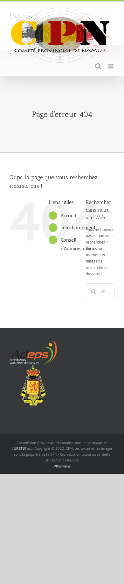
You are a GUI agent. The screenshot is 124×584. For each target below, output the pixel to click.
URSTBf (20, 448)
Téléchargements (79, 227)
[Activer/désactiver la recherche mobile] (98, 66)
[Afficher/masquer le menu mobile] (111, 66)
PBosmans (62, 466)
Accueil (68, 215)
